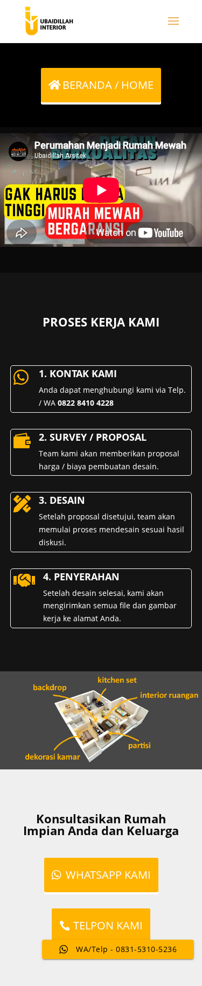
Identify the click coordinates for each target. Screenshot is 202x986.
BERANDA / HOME (108, 85)
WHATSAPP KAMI (108, 874)
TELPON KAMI (108, 925)
